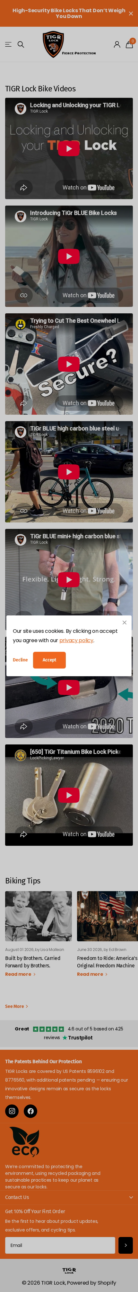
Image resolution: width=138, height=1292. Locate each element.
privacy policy (76, 640)
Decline (20, 660)
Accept (49, 660)
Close (124, 622)
